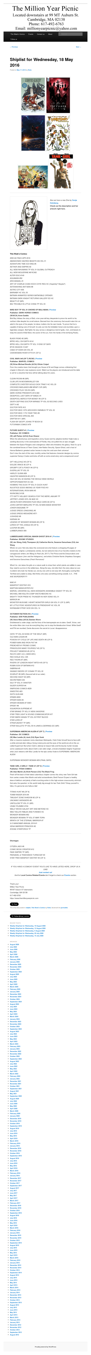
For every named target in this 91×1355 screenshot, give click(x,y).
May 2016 (13, 1223)
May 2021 (13, 1093)
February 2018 (15, 1173)
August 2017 (14, 1188)
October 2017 (15, 1183)
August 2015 (14, 1245)
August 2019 (14, 1128)
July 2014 (13, 1277)
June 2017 (13, 1193)
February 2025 (15, 989)
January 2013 (15, 1322)
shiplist (28, 908)
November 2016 (15, 1208)
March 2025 (14, 987)
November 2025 (15, 967)
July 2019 (13, 1131)
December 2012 (15, 1325)
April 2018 (13, 1168)
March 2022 (14, 1074)
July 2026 (13, 947)
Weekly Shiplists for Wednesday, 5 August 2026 (27, 931)
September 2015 (16, 1243)
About (50, 34)
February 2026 (15, 959)
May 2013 (13, 1312)
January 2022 (15, 1079)
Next (78, 47)
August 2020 (14, 1098)
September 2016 (16, 1213)
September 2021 (16, 1088)
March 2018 (14, 1170)
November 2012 (15, 1327)
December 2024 (15, 994)
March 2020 (14, 1111)
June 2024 (13, 1009)
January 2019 (15, 1146)
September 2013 (16, 1302)
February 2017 (15, 1203)
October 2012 (15, 1330)
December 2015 (15, 1235)
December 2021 (15, 1081)
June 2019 (13, 1133)
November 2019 (15, 1121)
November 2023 (15, 1024)
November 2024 (15, 996)
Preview (52, 309)
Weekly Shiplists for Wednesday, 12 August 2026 (28, 928)
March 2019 (14, 1141)
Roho (30, 70)
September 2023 (16, 1029)
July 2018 (13, 1161)
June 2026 (13, 949)
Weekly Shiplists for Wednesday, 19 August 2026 (28, 926)
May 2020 (13, 1106)
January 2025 (15, 991)
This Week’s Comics (18, 34)
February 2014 (15, 1290)
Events (30, 34)
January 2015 (15, 1263)
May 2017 (13, 1195)
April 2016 (13, 1225)
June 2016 (13, 1220)
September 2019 (16, 1126)
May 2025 (13, 982)
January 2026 (15, 962)
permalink (64, 908)
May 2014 (13, 1282)
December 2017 (15, 1178)
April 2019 (13, 1138)
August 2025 (14, 974)
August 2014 (14, 1275)
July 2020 (13, 1101)
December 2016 (15, 1205)
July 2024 (13, 1006)
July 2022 (13, 1064)
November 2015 (15, 1238)
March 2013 (14, 1317)
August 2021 (14, 1091)
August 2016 (14, 1215)
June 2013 (13, 1310)
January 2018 (15, 1175)
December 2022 (15, 1051)
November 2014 (15, 1267)
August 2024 (14, 1004)
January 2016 (15, 1233)
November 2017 (15, 1181)
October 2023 (15, 1026)
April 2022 (13, 1071)
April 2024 (13, 1014)
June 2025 (13, 979)
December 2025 (15, 964)
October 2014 (15, 1270)
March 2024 (14, 1016)
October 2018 (15, 1153)
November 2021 (15, 1084)
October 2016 (15, 1210)
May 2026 (13, 952)
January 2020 (15, 1116)
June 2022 (13, 1066)
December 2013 (15, 1295)
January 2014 (15, 1292)
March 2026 (14, 957)
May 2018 (13, 1166)
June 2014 (13, 1280)
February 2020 (15, 1113)
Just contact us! (45, 872)
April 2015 (13, 1255)
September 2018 (16, 1156)
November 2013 (15, 1297)
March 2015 (14, 1258)
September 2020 (16, 1096)
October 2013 (15, 1300)
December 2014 (15, 1265)
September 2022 (16, 1059)
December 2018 (15, 1148)
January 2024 (15, 1019)
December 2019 (15, 1118)
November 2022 (15, 1054)
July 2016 (13, 1218)
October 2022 (15, 1056)
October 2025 (15, 969)
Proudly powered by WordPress (45, 1347)
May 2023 (13, 1039)
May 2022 (13, 1069)
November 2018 (15, 1151)
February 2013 (15, 1320)
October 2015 (15, 1240)
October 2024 (15, 999)
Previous (14, 47)
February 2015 (15, 1260)
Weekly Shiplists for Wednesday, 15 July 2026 (26, 936)
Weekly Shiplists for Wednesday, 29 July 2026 (26, 933)
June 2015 (13, 1250)
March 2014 (14, 1287)
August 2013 (14, 1305)
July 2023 (13, 1034)
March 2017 (14, 1200)
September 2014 (16, 1272)
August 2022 (14, 1061)
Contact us (41, 34)
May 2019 (13, 1136)
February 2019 (15, 1143)
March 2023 (14, 1044)
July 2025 (13, 977)
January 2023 (15, 1049)
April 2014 (13, 1285)
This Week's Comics (38, 908)
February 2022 (15, 1076)
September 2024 (16, 1001)
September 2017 (16, 1185)
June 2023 (13, 1036)
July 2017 (13, 1190)
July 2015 (13, 1248)
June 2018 (13, 1163)
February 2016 (15, 1230)
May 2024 (13, 1011)
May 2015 (13, 1253)
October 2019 (15, 1123)
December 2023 (15, 1021)
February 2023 (15, 1046)
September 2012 (16, 1332)
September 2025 (16, 972)
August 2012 (14, 1335)
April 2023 (13, 1041)
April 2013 (13, 1315)
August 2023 (14, 1031)
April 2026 (13, 954)
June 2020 (13, 1103)
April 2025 (13, 984)
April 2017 (13, 1198)
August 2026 (14, 944)
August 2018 (14, 1158)
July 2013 (13, 1307)
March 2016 (14, 1228)
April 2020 (13, 1108)
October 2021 (15, 1086)
